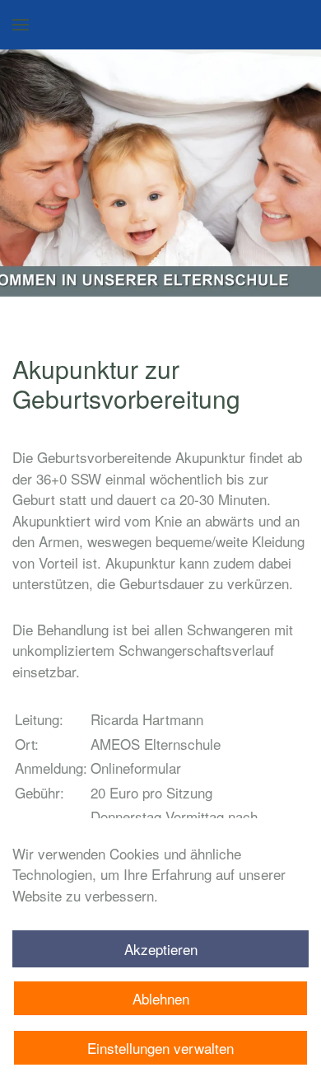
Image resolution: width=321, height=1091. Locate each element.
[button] (20, 24)
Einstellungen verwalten (160, 1047)
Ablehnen (161, 998)
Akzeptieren (161, 949)
